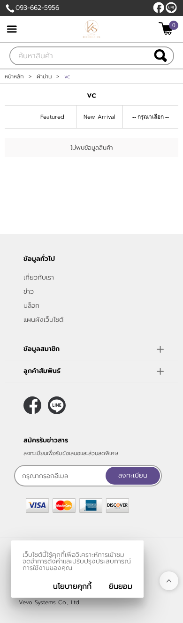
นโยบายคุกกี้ (72, 586)
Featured (52, 117)
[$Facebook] (158, 7)
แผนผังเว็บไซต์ (43, 320)
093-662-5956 (37, 8)
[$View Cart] (167, 28)
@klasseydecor (171, 7)
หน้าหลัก (14, 76)
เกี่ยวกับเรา (38, 277)
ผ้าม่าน (44, 76)
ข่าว (28, 291)
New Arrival (99, 117)
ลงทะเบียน (132, 475)
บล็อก (31, 306)
